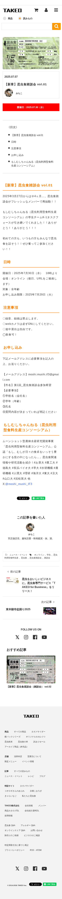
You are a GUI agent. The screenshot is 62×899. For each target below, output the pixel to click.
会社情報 (29, 805)
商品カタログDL (12, 810)
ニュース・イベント (18, 555)
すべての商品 (20, 732)
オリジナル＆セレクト (36, 737)
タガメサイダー (38, 732)
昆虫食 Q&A (10, 825)
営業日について (34, 756)
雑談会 (47, 558)
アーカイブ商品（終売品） (16, 747)
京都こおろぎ (36, 791)
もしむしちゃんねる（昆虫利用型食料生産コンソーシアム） (32, 163)
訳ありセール (39, 742)
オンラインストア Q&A (15, 830)
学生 (49, 555)
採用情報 (9, 816)
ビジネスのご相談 (32, 835)
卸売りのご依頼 (12, 835)
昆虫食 (24, 558)
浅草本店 (18, 756)
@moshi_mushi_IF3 (18, 484)
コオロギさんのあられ (14, 791)
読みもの (27, 18)
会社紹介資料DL (32, 810)
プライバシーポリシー (14, 850)
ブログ (42, 776)
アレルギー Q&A (28, 825)
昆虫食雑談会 (35, 558)
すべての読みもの (22, 771)
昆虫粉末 (9, 742)
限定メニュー (11, 761)
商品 (10, 18)
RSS (32, 850)
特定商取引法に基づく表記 (16, 845)
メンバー (42, 805)
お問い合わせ (36, 830)
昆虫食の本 (23, 742)
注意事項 (16, 148)
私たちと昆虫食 (29, 796)
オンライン (39, 555)
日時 (13, 141)
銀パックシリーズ (13, 737)
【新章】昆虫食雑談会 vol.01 (27, 135)
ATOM (38, 850)
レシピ (31, 776)
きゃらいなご (11, 796)
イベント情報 (28, 761)
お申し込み (17, 155)
